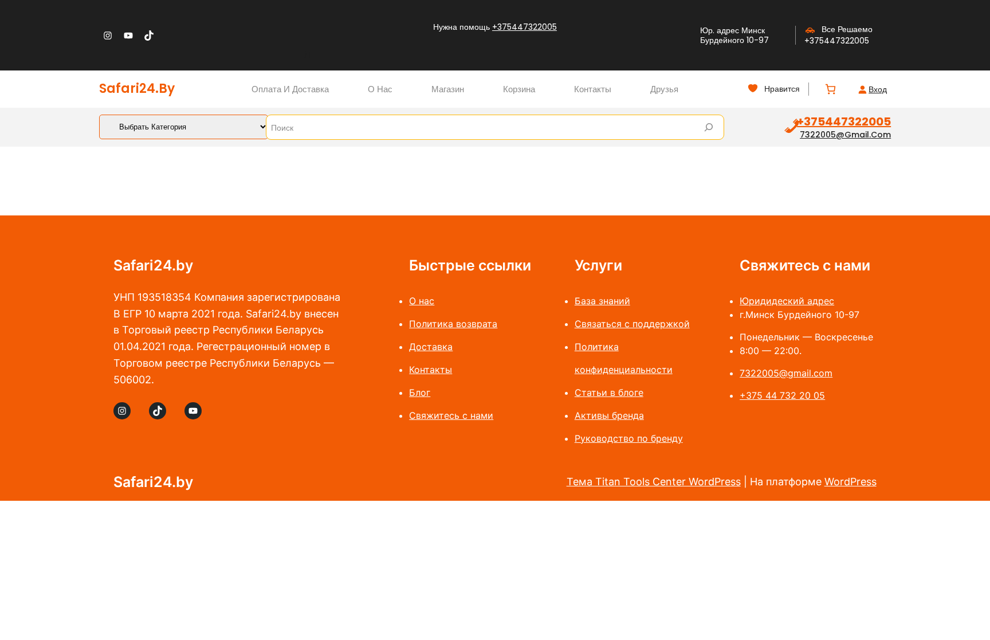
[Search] (708, 127)
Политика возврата (453, 323)
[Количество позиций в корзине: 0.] (830, 89)
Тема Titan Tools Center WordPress (654, 482)
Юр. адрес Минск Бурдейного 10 (732, 35)
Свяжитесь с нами (451, 415)
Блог (419, 392)
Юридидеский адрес (787, 301)
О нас (421, 301)
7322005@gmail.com (845, 134)
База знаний (602, 301)
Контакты (430, 369)
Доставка (431, 346)
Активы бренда (609, 415)
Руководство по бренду (629, 438)
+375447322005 (524, 27)
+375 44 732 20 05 (782, 395)
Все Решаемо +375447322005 (838, 34)
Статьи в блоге (609, 392)
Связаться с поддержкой (632, 323)
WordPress (850, 482)
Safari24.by (137, 88)
